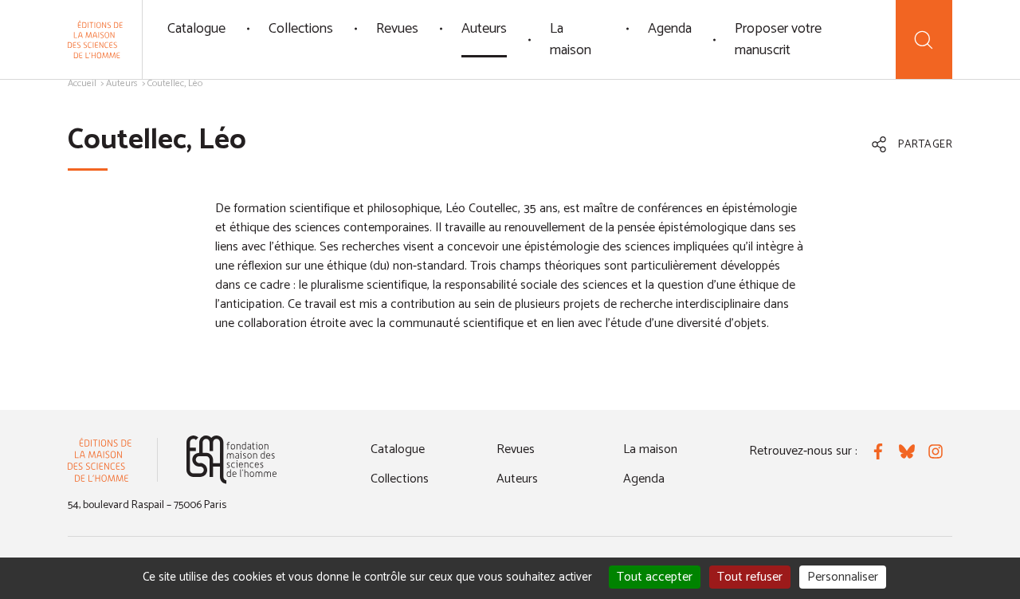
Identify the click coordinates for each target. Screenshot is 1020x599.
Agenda (670, 29)
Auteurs (484, 29)
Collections (301, 29)
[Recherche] (924, 39)
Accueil (82, 83)
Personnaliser (842, 577)
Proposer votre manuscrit (778, 39)
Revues (397, 29)
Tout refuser (750, 577)
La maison (570, 39)
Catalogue (196, 29)
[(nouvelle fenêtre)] (231, 459)
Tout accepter (654, 577)
